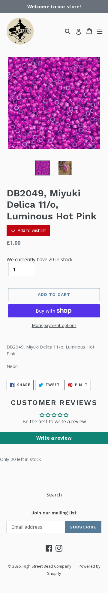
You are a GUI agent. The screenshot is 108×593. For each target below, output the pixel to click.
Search (54, 494)
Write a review (54, 438)
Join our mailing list (54, 513)
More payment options (54, 325)
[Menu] (99, 31)
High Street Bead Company (46, 566)
